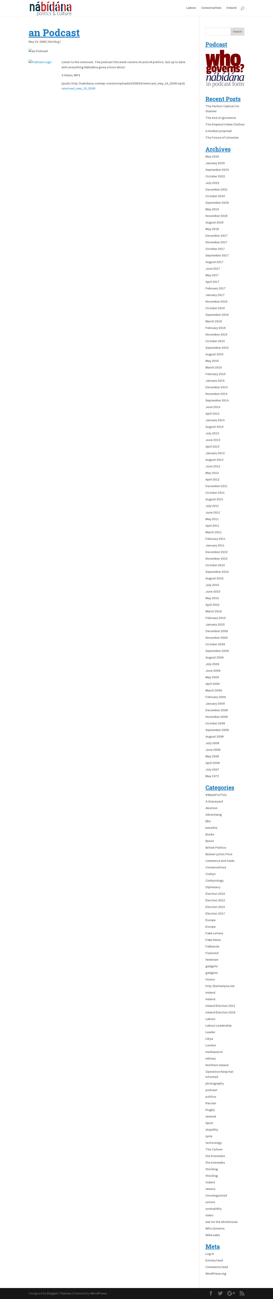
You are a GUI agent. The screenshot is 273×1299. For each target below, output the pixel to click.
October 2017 (215, 248)
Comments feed (216, 1267)
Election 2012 (215, 900)
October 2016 (215, 308)
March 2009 (213, 690)
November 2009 (216, 637)
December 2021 (216, 189)
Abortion (211, 808)
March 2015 (213, 367)
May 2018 (212, 229)
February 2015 (215, 374)
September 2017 (217, 255)
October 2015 (215, 341)
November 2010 (216, 558)
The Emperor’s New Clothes (224, 124)
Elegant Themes (59, 1293)
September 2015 (217, 347)
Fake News (213, 939)
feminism (211, 959)
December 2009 (216, 631)
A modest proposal (218, 131)
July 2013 (212, 433)
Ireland (231, 8)
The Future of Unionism (222, 137)
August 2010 (214, 578)
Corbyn (210, 874)
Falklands (212, 946)
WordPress (98, 1293)
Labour (191, 8)
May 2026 (212, 156)
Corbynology (214, 880)
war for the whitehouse (221, 1222)
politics (210, 1096)
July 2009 (212, 664)
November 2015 (216, 334)
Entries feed (214, 1260)
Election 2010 (215, 893)
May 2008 (212, 756)
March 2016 (213, 321)
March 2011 (213, 532)
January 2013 (215, 453)
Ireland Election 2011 (220, 1005)
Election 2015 (215, 907)
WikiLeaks (212, 1235)
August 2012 (214, 459)
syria (208, 1136)
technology (213, 1142)
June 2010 (212, 591)
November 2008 (216, 716)
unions (210, 1202)
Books (209, 834)
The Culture (213, 1149)
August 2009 (214, 657)
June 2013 (212, 440)
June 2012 (212, 466)
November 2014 (216, 393)
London (210, 1045)
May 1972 (212, 776)
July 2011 (212, 505)
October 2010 (215, 565)
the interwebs (215, 1156)
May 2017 (212, 275)
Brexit (209, 841)
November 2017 (216, 242)
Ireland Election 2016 (220, 1012)
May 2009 (212, 677)
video (209, 1215)
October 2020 (215, 196)
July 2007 (212, 769)
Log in (209, 1253)
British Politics (215, 847)
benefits (211, 827)
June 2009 (212, 670)
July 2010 (212, 585)
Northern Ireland (216, 1065)
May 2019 (212, 209)
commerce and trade (219, 860)
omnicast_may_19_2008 (78, 88)
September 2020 (217, 202)
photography (214, 1083)
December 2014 (216, 387)
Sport (209, 1123)
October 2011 (215, 492)
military (210, 1058)
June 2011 (212, 512)
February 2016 (215, 328)
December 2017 (216, 235)
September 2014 (217, 400)
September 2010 (217, 571)
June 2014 (212, 407)
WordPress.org (215, 1273)
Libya (209, 1038)
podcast (211, 1090)
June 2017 (212, 268)
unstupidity (213, 1208)
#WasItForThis (215, 794)
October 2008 (215, 723)
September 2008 (217, 730)
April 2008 (212, 763)
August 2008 (214, 736)
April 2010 (212, 604)
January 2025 (215, 163)
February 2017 (215, 288)
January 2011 (214, 545)
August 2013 (214, 426)
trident (210, 1182)
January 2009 (215, 703)
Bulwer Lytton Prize (218, 854)
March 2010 (213, 611)
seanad (210, 1116)
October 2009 (215, 644)
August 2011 (214, 499)
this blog (53, 41)
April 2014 (212, 413)
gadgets (211, 966)
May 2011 (212, 519)
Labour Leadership (218, 1025)
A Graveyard (214, 801)
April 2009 (212, 683)
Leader (210, 1032)
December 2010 (216, 552)
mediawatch (214, 1052)
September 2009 (217, 650)
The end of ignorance (220, 117)
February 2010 (215, 618)
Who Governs (214, 1228)
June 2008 (212, 749)
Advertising (213, 814)
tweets (210, 1189)
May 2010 (212, 598)
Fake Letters (214, 933)
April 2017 (212, 281)
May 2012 (212, 473)
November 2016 (216, 301)
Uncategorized (216, 1195)
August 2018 (214, 222)
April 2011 (212, 525)
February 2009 (215, 697)
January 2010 (215, 624)
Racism (210, 1103)
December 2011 (216, 486)
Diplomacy (212, 887)
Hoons (210, 979)
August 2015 (214, 354)
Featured (211, 953)
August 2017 (214, 262)
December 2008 (216, 710)
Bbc (208, 821)
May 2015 (212, 360)
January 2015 (215, 380)
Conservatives (211, 8)
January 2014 (215, 420)
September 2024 (217, 169)
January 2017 (215, 295)
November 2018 (216, 215)
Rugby (210, 1109)
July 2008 (212, 743)
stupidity (211, 1129)
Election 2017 (215, 913)
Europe (210, 920)
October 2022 (215, 176)
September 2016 (217, 314)
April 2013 (212, 446)
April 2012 (212, 479)
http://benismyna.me (219, 986)
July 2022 (212, 183)
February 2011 (215, 538)
